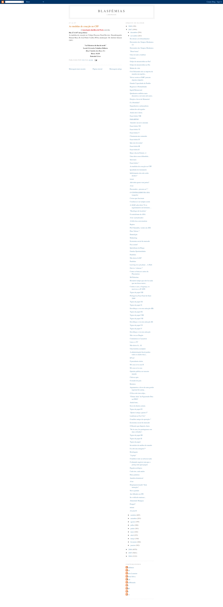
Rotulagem (134, 452)
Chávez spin (134, 377)
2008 (130, 26)
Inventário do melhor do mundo (141, 445)
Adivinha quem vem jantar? (139, 182)
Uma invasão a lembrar (138, 55)
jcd (127, 591)
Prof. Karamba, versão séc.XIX (140, 228)
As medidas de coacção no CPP (141, 166)
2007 (130, 29)
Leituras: (133, 58)
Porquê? (133, 504)
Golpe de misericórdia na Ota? (140, 61)
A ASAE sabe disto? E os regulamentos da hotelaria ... (140, 206)
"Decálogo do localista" (138, 211)
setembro (133, 518)
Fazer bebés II (134, 149)
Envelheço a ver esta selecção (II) (141, 322)
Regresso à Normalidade (138, 86)
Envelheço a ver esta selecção (140, 332)
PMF (128, 588)
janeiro (133, 545)
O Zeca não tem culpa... (138, 393)
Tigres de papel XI (136, 301)
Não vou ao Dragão (136, 335)
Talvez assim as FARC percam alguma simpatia (140, 78)
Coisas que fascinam (137, 198)
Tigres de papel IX (136, 312)
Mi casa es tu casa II (137, 364)
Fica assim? (134, 244)
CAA (128, 570)
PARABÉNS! (134, 119)
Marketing (133, 238)
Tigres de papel (135, 442)
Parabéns (133, 254)
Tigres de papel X (136, 305)
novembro (134, 36)
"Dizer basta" (134, 51)
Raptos (132, 224)
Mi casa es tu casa (136, 368)
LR (127, 585)
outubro (133, 515)
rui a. (128, 594)
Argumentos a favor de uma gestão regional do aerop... (142, 388)
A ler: (132, 186)
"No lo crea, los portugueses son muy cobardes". (141, 430)
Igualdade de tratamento (138, 170)
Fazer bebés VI (135, 129)
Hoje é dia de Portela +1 (138, 153)
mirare (132, 507)
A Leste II (133, 511)
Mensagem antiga (115, 69)
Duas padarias (135, 475)
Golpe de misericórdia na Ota (140, 65)
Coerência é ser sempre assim (140, 201)
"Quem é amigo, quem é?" (139, 412)
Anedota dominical (136, 478)
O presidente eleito (136, 361)
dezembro (134, 32)
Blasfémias (111, 11)
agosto (133, 522)
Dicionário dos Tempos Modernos (141, 48)
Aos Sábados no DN (137, 494)
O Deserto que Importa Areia (140, 426)
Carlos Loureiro (131, 573)
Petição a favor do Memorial (140, 99)
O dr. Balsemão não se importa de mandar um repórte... (141, 72)
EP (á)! (132, 358)
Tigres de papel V (136, 328)
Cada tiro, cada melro (137, 471)
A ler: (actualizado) (136, 217)
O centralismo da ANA (137, 214)
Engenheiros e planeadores (139, 106)
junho (132, 528)
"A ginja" (133, 455)
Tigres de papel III (136, 435)
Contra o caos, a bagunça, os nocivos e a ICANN (140, 287)
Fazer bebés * (134, 163)
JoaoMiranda (131, 582)
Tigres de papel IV (136, 409)
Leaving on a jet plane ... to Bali (141, 265)
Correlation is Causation (138, 338)
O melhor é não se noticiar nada (141, 458)
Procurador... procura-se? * (139, 189)
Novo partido (134, 490)
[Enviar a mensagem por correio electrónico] (95, 60)
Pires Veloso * (135, 231)
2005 (130, 553)
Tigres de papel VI (136, 325)
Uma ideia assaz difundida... (139, 156)
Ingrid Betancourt (136, 90)
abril (132, 535)
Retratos (133, 384)
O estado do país (135, 380)
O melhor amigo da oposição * (140, 419)
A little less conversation (138, 221)
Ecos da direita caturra (137, 406)
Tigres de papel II (136, 438)
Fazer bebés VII (135, 126)
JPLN (128, 579)
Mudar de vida (135, 68)
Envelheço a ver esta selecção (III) (141, 308)
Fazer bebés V (135, 133)
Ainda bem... (134, 402)
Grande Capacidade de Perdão (140, 83)
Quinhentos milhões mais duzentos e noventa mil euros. (141, 94)
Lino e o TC (134, 342)
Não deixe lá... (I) (136, 345)
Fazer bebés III (135, 146)
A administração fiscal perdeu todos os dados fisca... (140, 353)
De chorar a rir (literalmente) (139, 38)
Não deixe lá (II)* (136, 258)
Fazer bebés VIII (135, 116)
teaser (132, 179)
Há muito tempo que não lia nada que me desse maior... (141, 281)
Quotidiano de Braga (137, 248)
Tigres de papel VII (136, 318)
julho (132, 525)
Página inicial (97, 69)
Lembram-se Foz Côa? (137, 416)
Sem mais (133, 159)
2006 (130, 549)
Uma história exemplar (138, 349)
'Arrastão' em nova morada (139, 122)
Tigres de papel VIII (137, 315)
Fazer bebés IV (135, 139)
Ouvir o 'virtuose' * (136, 268)
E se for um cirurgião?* (138, 448)
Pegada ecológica (136, 468)
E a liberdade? (135, 102)
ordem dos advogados (137, 109)
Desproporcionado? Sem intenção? (138, 486)
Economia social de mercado (140, 241)
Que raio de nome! (136, 143)
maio (132, 532)
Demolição (133, 234)
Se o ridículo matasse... (138, 497)
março (132, 538)
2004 (130, 556)
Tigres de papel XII (136, 292)
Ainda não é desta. (136, 112)
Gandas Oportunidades (138, 251)
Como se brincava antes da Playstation (139, 272)
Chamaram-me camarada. (138, 136)
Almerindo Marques (137, 500)
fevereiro (133, 542)
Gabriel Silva (131, 576)
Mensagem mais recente (77, 69)
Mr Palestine (134, 277)
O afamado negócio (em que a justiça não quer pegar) (140, 463)
